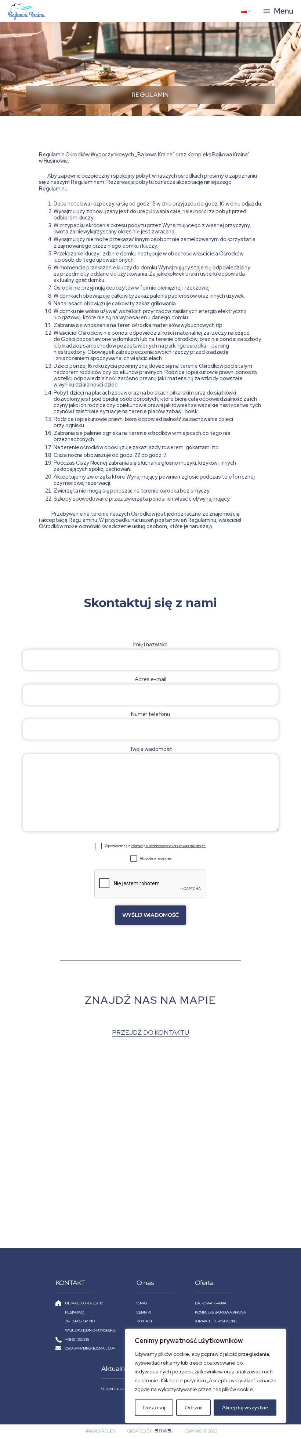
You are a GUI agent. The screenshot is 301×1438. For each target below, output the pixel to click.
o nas (141, 1303)
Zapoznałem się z (155, 846)
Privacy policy (100, 1431)
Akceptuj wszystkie (245, 1407)
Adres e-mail (150, 679)
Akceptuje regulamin (155, 858)
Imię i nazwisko (150, 644)
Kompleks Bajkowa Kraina (220, 1312)
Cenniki (143, 1312)
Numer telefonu (150, 714)
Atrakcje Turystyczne (216, 1321)
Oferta (204, 1282)
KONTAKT (70, 1282)
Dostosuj (154, 1407)
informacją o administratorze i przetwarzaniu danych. (168, 845)
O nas (145, 1282)
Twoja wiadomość (151, 749)
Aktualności (118, 1368)
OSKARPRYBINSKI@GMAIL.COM (90, 1348)
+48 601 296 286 (76, 1339)
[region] (205, 1376)
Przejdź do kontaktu (150, 1032)
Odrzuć (194, 1407)
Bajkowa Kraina (210, 1303)
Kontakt (144, 1321)
